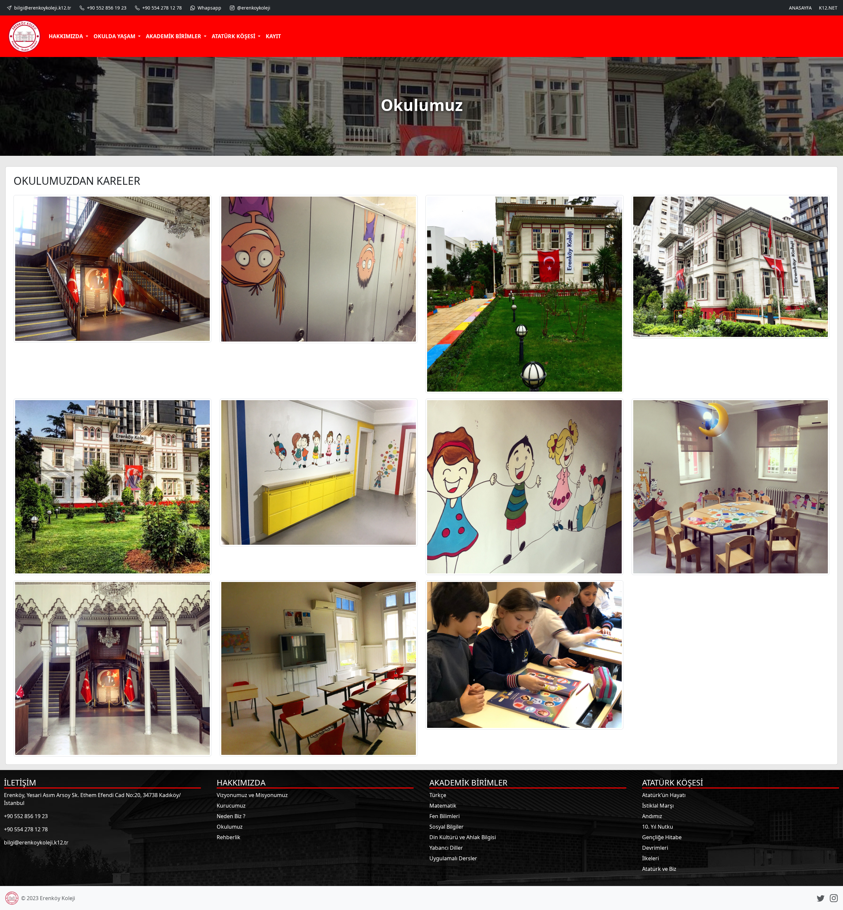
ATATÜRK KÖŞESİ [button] (234, 36)
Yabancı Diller (446, 847)
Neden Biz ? (231, 816)
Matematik (442, 805)
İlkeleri (650, 858)
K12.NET (828, 8)
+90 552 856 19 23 (106, 8)
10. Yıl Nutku (657, 826)
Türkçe (437, 795)
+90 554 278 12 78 (161, 8)
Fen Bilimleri (444, 816)
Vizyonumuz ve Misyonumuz (252, 795)
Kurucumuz (231, 805)
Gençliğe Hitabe (662, 837)
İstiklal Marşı (658, 805)
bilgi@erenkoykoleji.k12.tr (42, 8)
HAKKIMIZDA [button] (66, 36)
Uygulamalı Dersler (453, 858)
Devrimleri (655, 847)
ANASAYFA (800, 8)
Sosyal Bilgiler (446, 826)
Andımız (652, 816)
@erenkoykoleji (253, 8)
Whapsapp (208, 8)
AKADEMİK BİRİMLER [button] (174, 36)
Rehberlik (228, 837)
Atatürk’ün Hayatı (664, 795)
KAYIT (273, 36)
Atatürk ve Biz (659, 868)
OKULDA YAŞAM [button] (115, 36)
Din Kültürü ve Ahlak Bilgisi (462, 837)
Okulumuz (230, 826)
